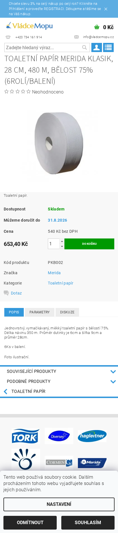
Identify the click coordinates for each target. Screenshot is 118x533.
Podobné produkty (28, 381)
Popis (14, 312)
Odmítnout (30, 522)
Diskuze (67, 312)
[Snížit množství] (61, 246)
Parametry (40, 312)
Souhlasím (88, 522)
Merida (54, 273)
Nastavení (59, 504)
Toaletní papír (60, 283)
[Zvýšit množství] (61, 241)
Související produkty (31, 371)
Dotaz (16, 293)
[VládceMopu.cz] (29, 25)
